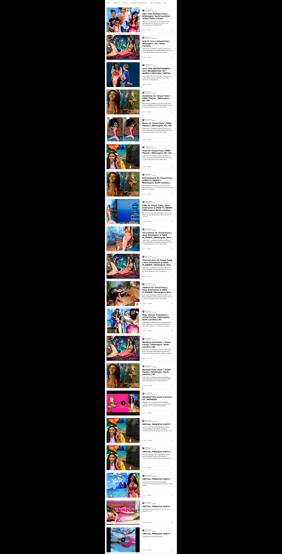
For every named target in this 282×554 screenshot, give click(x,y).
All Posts (108, 2)
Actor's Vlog (125, 2)
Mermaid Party (116, 2)
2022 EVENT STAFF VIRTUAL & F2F (139, 2)
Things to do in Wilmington (155, 2)
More (165, 2)
